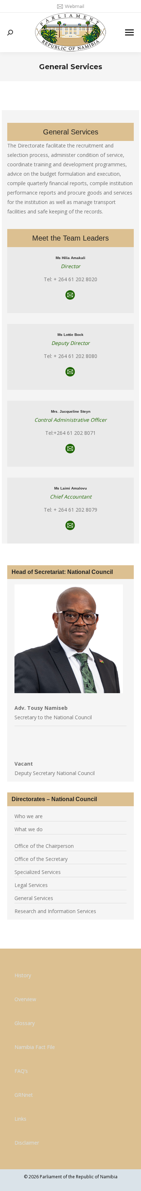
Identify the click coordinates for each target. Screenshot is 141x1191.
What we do (28, 829)
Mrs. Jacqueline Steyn (70, 411)
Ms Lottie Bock (70, 335)
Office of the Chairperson (44, 845)
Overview (25, 999)
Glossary (24, 1023)
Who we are (28, 816)
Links (20, 1118)
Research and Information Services (55, 911)
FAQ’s (21, 1070)
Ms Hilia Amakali (70, 258)
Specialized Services (37, 872)
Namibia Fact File (34, 1047)
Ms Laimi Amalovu (70, 488)
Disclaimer (26, 1142)
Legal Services (31, 885)
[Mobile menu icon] (129, 32)
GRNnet (23, 1094)
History (22, 975)
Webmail (74, 6)
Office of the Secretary (41, 858)
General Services (33, 898)
